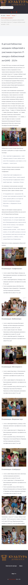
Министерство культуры (11, 566)
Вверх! (13, 573)
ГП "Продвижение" (12, 579)
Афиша (20, 566)
